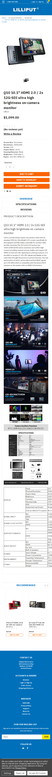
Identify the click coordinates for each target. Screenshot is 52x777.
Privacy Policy (26, 706)
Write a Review (12, 133)
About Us (26, 711)
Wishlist (26, 680)
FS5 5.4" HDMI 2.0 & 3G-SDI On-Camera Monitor (14, 625)
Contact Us (26, 714)
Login (33, 2)
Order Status (26, 685)
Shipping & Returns (26, 688)
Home (4, 18)
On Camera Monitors (15, 18)
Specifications (26, 204)
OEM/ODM (26, 703)
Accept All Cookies (37, 773)
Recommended (25, 585)
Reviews (26, 209)
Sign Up (41, 2)
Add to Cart (14, 635)
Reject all (20, 773)
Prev (45, 585)
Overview (26, 198)
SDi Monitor (28, 18)
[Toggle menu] (3, 3)
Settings (7, 773)
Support (26, 708)
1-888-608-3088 (12, 2)
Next (47, 585)
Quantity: (8, 162)
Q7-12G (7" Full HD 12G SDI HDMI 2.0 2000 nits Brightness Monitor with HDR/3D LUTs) (37, 627)
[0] (46, 2)
